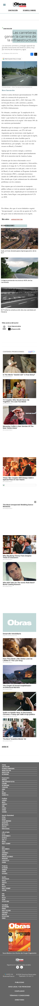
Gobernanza (5, 853)
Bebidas (4, 908)
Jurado (3, 918)
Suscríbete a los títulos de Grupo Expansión (19, 953)
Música (3, 841)
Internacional (5, 785)
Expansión (5, 778)
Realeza (4, 880)
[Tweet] (35, 54)
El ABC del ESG (5, 860)
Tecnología (5, 787)
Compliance (19, 991)
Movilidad (4, 854)
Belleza (4, 886)
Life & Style (5, 832)
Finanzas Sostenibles (7, 856)
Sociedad (4, 812)
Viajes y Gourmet (6, 843)
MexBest (5, 905)
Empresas (4, 779)
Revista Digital (5, 828)
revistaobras (17, 967)
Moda (3, 884)
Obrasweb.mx (21, 967)
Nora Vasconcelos (14, 326)
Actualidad (5, 867)
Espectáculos (5, 879)
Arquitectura (5, 772)
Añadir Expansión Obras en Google (13, 58)
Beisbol (4, 819)
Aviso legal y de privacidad (19, 987)
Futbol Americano (6, 821)
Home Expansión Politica (8, 781)
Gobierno (4, 800)
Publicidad (19, 982)
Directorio (19, 1000)
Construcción (13, 10)
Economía (4, 783)
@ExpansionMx (15, 329)
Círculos (4, 882)
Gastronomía (5, 906)
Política (4, 798)
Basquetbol (5, 823)
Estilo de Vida (5, 916)
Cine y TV (4, 840)
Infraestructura (6, 770)
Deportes (4, 838)
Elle (3, 894)
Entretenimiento (6, 836)
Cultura (4, 890)
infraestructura (17, 219)
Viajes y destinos (6, 910)
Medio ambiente (6, 849)
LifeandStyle (5, 795)
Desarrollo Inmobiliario (8, 768)
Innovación (5, 858)
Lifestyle (4, 827)
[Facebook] (31, 54)
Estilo (3, 834)
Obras (4, 765)
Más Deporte (5, 825)
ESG (3, 791)
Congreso (4, 804)
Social (3, 851)
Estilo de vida (5, 901)
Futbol (3, 817)
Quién (4, 877)
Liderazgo (4, 869)
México (3, 802)
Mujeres (4, 793)
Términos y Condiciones (19, 995)
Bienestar (4, 914)
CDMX (3, 806)
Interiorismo (5, 774)
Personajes (5, 912)
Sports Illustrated (8, 815)
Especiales (4, 873)
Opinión (4, 810)
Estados (4, 808)
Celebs (3, 899)
